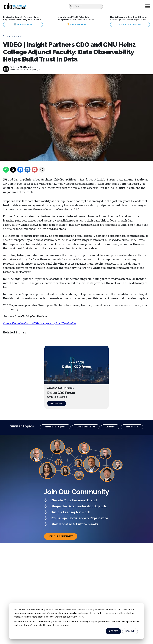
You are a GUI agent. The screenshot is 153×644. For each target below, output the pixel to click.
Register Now (56, 403)
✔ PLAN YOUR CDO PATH (130, 24)
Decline (130, 631)
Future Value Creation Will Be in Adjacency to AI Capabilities (39, 323)
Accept (113, 631)
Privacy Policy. (77, 617)
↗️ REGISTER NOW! (23, 24)
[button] (55, 426)
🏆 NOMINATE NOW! (76, 24)
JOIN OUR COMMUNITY (62, 537)
